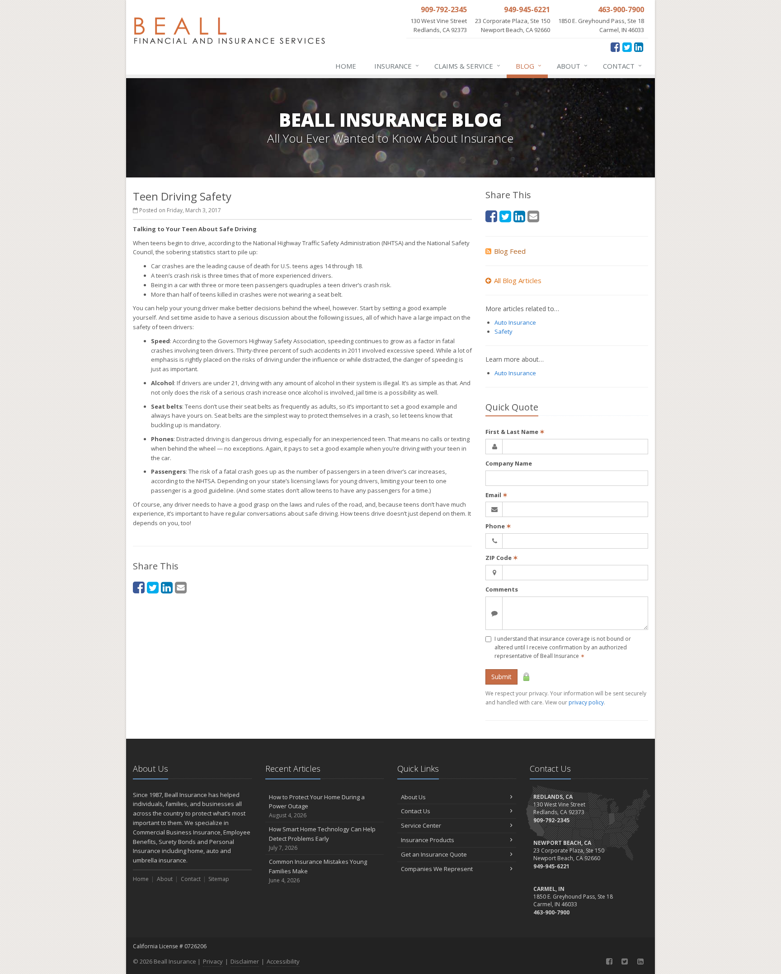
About (572, 65)
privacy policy (586, 702)
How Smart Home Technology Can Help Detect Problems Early (322, 838)
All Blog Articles (517, 280)
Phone (498, 526)
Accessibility (283, 961)
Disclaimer (245, 961)
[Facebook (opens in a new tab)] (615, 46)
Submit (501, 676)
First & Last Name (515, 432)
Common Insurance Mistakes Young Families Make (318, 870)
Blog (528, 65)
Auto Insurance (515, 322)
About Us (413, 797)
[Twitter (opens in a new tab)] (627, 46)
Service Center (421, 825)
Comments (501, 589)
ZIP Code (501, 558)
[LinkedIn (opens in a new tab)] (639, 46)
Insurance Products (427, 840)
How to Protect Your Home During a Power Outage (317, 806)
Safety (503, 331)
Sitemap (218, 879)
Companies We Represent (437, 869)
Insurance (396, 65)
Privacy (213, 961)
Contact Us (415, 811)
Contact (622, 65)
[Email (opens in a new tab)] (181, 587)
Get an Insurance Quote (434, 854)
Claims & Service (467, 65)
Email (496, 495)
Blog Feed (510, 251)
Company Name (508, 463)
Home (345, 65)
